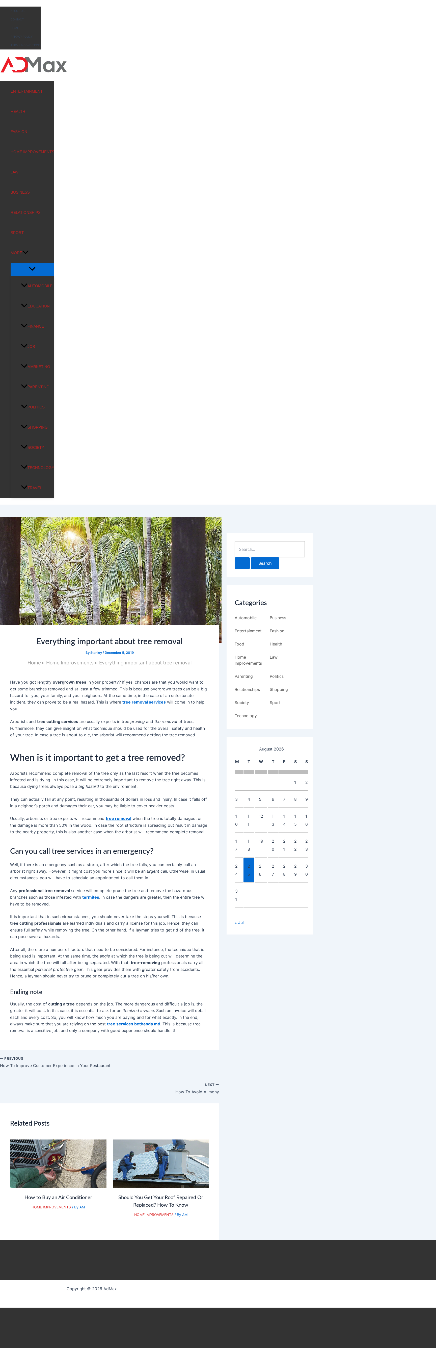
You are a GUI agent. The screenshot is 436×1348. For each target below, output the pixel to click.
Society (36, 447)
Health (18, 111)
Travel (35, 488)
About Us (17, 11)
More (16, 253)
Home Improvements (32, 152)
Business (20, 192)
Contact (17, 19)
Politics (36, 407)
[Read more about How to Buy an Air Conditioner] (58, 1186)
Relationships (26, 212)
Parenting (38, 387)
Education (39, 306)
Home (15, 28)
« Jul (239, 922)
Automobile (40, 286)
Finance (36, 326)
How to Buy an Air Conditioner (58, 1197)
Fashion (19, 131)
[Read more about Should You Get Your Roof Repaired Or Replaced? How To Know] (161, 1186)
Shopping (38, 427)
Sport (17, 232)
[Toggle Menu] (32, 269)
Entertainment (27, 91)
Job (31, 346)
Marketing (39, 367)
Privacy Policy (22, 36)
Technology (41, 467)
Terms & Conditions (26, 45)
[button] (25, 253)
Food (239, 643)
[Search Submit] (242, 563)
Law (14, 172)
